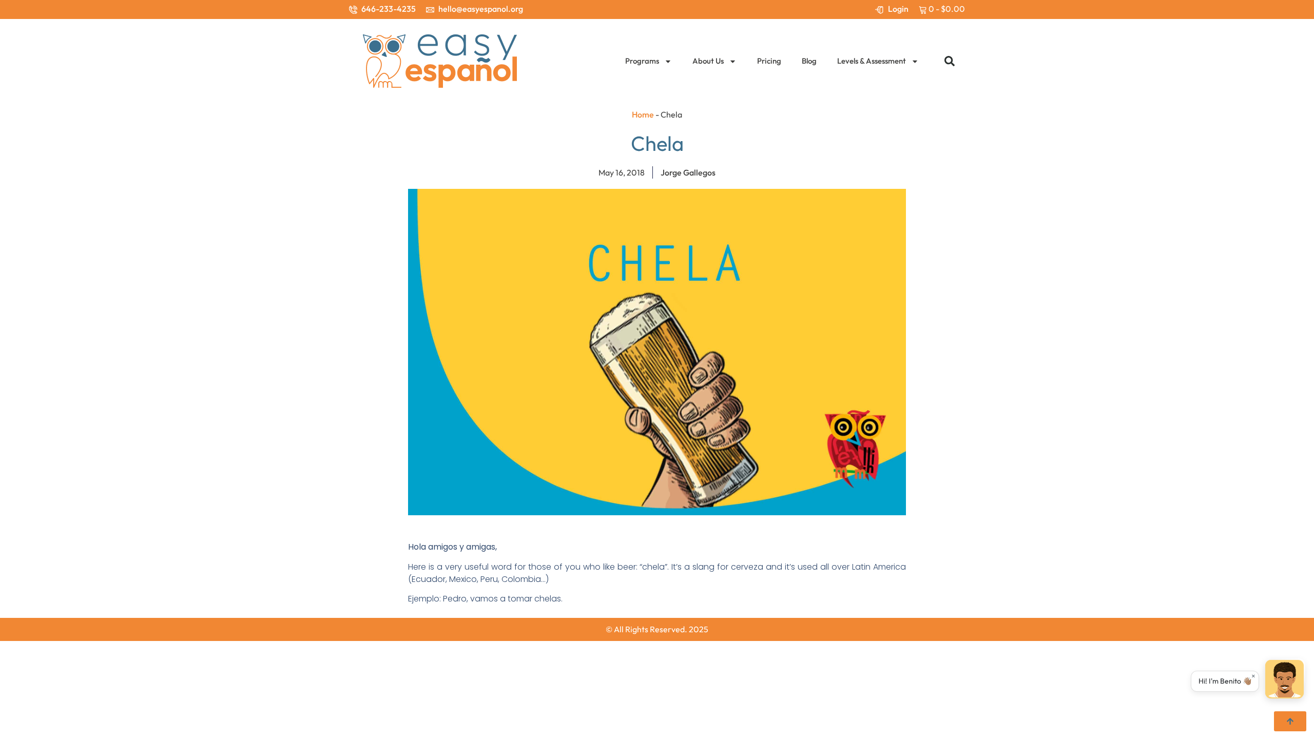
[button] (949, 61)
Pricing (769, 61)
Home (643, 114)
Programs (642, 61)
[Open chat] (1284, 681)
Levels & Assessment (871, 61)
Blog (809, 61)
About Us (708, 61)
